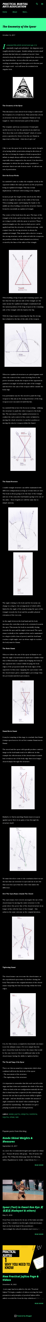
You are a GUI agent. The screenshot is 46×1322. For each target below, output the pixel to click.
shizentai (33, 1114)
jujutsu (17, 1114)
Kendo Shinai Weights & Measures (18, 1139)
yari (17, 1117)
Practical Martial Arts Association (15, 5)
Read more (39, 1165)
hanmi (11, 1114)
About (15, 12)
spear (12, 1117)
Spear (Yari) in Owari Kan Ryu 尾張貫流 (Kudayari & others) (23, 1208)
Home (5, 12)
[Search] (37, 4)
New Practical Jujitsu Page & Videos (21, 1278)
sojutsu (6, 1117)
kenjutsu (25, 1114)
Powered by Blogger (24, 1316)
